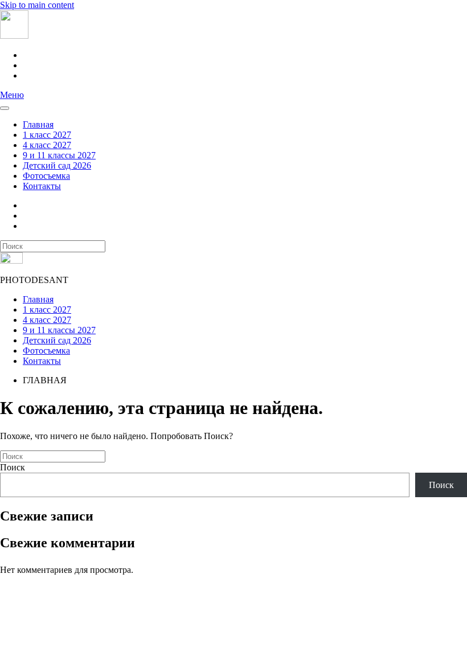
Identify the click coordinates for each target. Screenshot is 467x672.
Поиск (12, 467)
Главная (38, 124)
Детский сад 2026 (57, 165)
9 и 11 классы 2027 (59, 155)
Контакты (42, 186)
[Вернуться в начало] (14, 35)
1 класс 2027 (47, 135)
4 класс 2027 (47, 145)
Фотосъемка (46, 176)
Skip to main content (37, 5)
